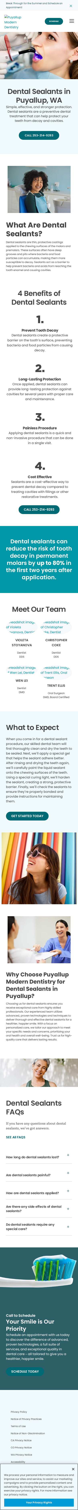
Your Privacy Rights (39, 1502)
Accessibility (18, 1462)
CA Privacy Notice (21, 1440)
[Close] (73, 1469)
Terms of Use (18, 1426)
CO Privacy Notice (21, 1447)
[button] (71, 21)
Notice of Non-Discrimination (28, 1433)
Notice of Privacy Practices (26, 1419)
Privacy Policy (19, 1411)
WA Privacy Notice (21, 1454)
